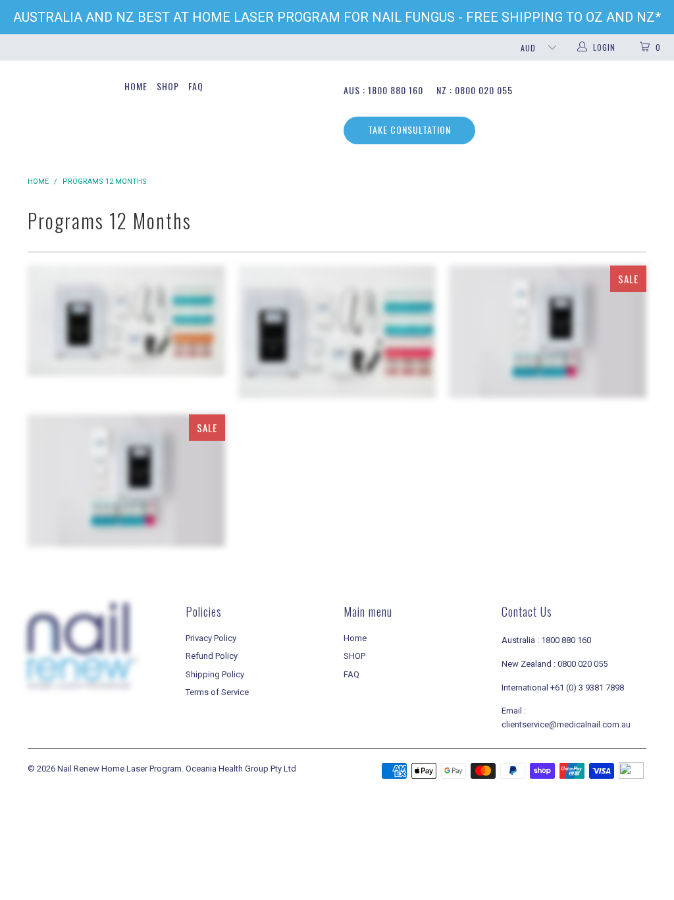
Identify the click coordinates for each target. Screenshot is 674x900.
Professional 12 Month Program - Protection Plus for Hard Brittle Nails (337, 332)
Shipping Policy (215, 674)
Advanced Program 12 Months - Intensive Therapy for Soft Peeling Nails (547, 332)
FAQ (195, 86)
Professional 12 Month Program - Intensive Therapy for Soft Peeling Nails (126, 321)
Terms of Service (217, 692)
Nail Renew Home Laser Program (119, 768)
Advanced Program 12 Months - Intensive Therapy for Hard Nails (126, 480)
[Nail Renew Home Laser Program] (54, 70)
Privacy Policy (211, 638)
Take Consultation (409, 129)
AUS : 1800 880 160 (383, 90)
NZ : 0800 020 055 (474, 90)
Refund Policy (212, 656)
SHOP (168, 86)
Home (135, 86)
